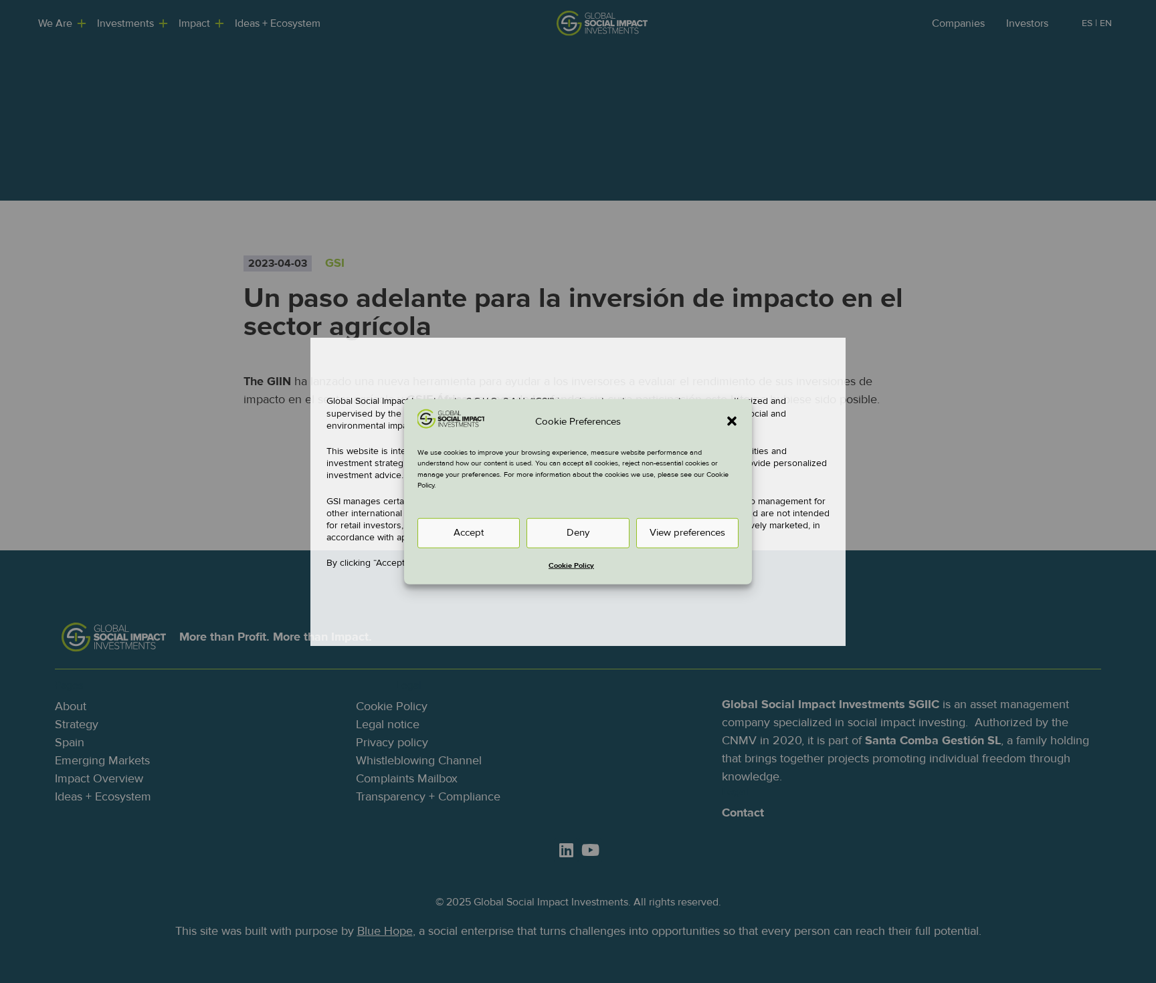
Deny (578, 532)
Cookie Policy (571, 565)
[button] (732, 421)
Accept (469, 532)
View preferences (687, 532)
